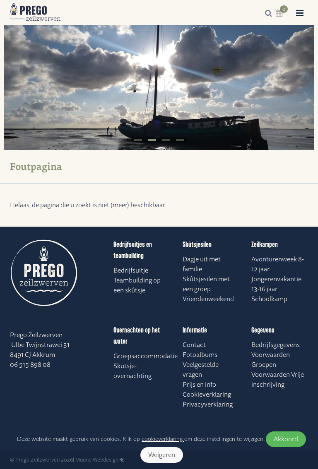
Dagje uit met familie (202, 264)
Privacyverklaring (208, 404)
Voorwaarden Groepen (270, 359)
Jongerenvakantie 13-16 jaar (276, 284)
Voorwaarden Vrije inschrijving (277, 379)
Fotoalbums (200, 354)
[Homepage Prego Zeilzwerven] (36, 12)
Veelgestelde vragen (201, 369)
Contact (194, 344)
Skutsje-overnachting (132, 370)
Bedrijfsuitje (130, 270)
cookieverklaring (163, 439)
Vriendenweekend (208, 299)
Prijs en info (199, 384)
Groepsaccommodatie (141, 356)
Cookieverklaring (207, 394)
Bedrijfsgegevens (275, 344)
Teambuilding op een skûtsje (137, 285)
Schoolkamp (269, 299)
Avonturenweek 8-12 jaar (277, 264)
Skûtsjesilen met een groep (206, 284)
